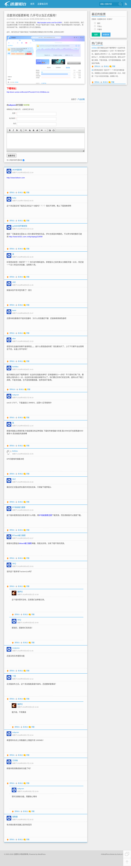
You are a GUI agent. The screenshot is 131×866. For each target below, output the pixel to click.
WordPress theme (108, 854)
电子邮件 (12, 118)
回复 (27, 192)
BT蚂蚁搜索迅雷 (45, 515)
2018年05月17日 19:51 (15, 19)
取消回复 (26, 105)
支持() (11, 192)
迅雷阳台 (15, 4)
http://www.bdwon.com (16, 178)
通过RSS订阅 (126, 4)
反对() (20, 192)
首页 (32, 4)
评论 (48, 19)
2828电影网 (17, 170)
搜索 (120, 4)
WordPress (42, 854)
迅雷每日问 (42, 4)
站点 (14, 123)
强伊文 (42, 19)
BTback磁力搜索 (19, 535)
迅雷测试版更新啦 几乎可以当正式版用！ (32, 15)
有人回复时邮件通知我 (14, 160)
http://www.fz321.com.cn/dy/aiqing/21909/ (26, 237)
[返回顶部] (127, 862)
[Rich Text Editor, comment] (46, 140)
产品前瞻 (81, 99)
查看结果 (106, 35)
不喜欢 (99, 29)
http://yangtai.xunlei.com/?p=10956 (49, 23)
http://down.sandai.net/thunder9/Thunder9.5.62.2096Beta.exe (28, 92)
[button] (10, 130)
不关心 (99, 26)
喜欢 (98, 23)
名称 (14, 113)
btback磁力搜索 (25, 543)
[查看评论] (127, 854)
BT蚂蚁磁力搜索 (18, 507)
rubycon (12, 105)
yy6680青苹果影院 (19, 226)
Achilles (94, 48)
